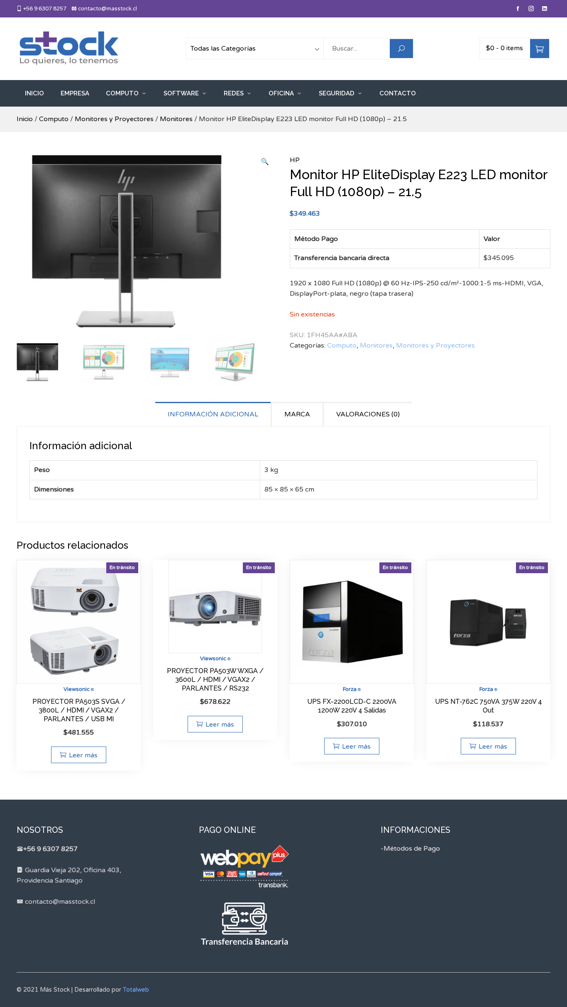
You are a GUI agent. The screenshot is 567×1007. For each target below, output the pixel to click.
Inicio (34, 93)
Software (181, 93)
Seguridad (336, 93)
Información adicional (213, 414)
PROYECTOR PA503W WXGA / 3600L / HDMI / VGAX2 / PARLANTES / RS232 (215, 679)
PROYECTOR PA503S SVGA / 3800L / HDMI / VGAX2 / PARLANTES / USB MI (78, 710)
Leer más (83, 755)
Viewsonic (77, 689)
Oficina (281, 93)
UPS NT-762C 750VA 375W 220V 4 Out (488, 706)
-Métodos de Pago (410, 848)
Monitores (176, 119)
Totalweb (136, 989)
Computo (122, 93)
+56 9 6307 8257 (44, 8)
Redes (234, 93)
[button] (265, 162)
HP (295, 160)
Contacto (397, 93)
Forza (350, 689)
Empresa (75, 93)
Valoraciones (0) (368, 414)
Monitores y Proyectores (114, 119)
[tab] (213, 414)
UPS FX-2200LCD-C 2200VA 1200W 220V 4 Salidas (351, 706)
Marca (297, 414)
